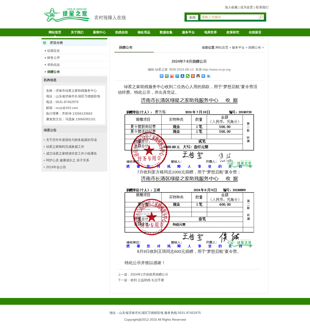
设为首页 (246, 7)
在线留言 (255, 32)
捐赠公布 (53, 72)
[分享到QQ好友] (198, 76)
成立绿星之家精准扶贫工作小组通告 (71, 153)
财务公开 (53, 57)
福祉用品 (144, 32)
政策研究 (232, 32)
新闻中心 (99, 32)
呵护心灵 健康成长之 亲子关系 (67, 160)
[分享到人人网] (183, 76)
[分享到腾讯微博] (177, 76)
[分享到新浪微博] (172, 76)
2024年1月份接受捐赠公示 (149, 274)
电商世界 (210, 32)
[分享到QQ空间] (167, 76)
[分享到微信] (188, 76)
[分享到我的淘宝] (203, 76)
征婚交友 (53, 50)
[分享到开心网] (193, 76)
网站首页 (55, 32)
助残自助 (121, 32)
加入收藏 (231, 7)
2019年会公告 (56, 167)
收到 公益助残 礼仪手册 (147, 280)
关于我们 (77, 32)
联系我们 (262, 7)
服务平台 (188, 32)
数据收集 (166, 32)
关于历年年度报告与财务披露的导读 (71, 140)
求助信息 (53, 64)
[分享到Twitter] (209, 76)
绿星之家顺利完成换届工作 (65, 146)
